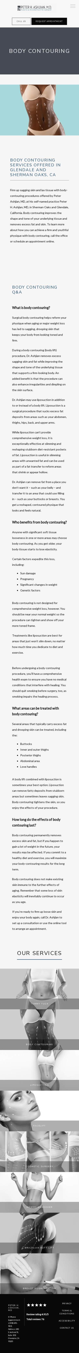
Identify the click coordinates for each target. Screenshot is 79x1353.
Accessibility (67, 1321)
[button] (73, 6)
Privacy (67, 1303)
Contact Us (67, 1328)
